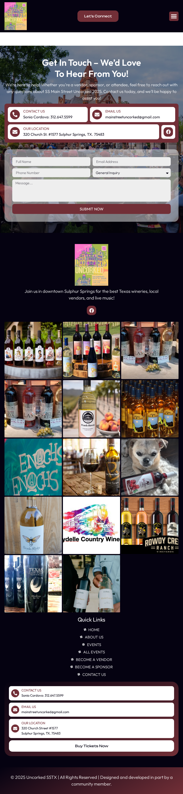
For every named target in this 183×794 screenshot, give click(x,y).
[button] (174, 16)
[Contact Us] (15, 114)
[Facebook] (168, 132)
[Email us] (97, 114)
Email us (113, 111)
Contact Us (34, 111)
